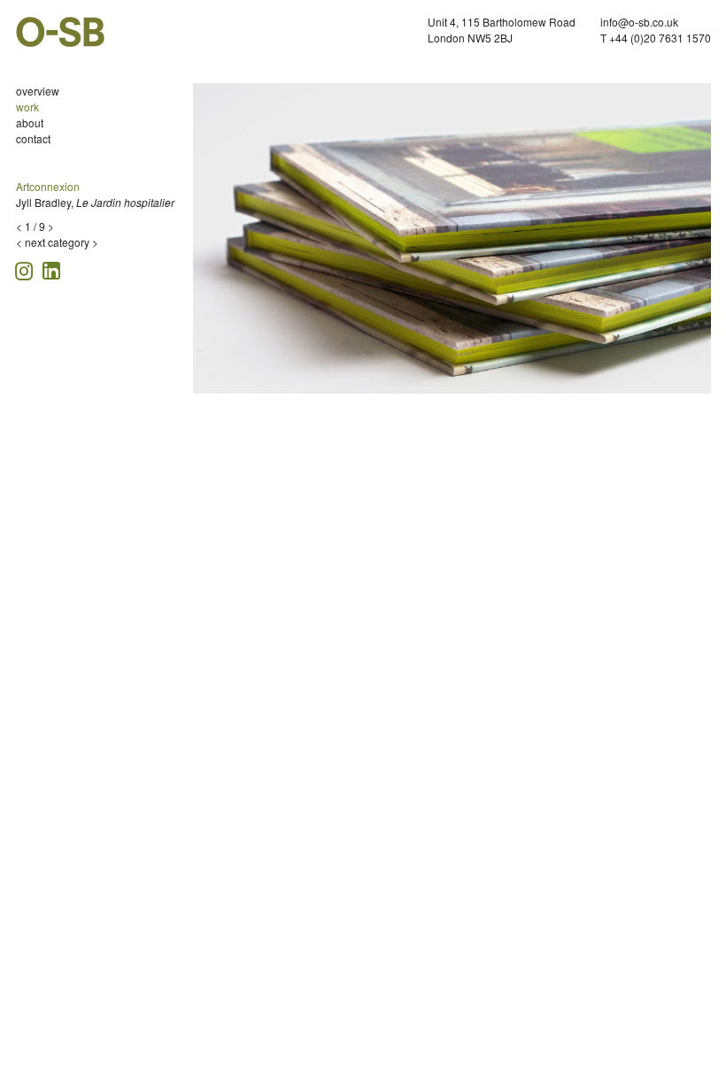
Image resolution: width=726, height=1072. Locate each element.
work (27, 106)
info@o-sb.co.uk (639, 21)
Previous (206, 243)
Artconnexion (48, 186)
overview (37, 90)
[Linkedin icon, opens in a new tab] (51, 269)
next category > (61, 241)
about (29, 122)
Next (702, 243)
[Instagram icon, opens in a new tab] (26, 268)
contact (33, 138)
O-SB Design (60, 32)
